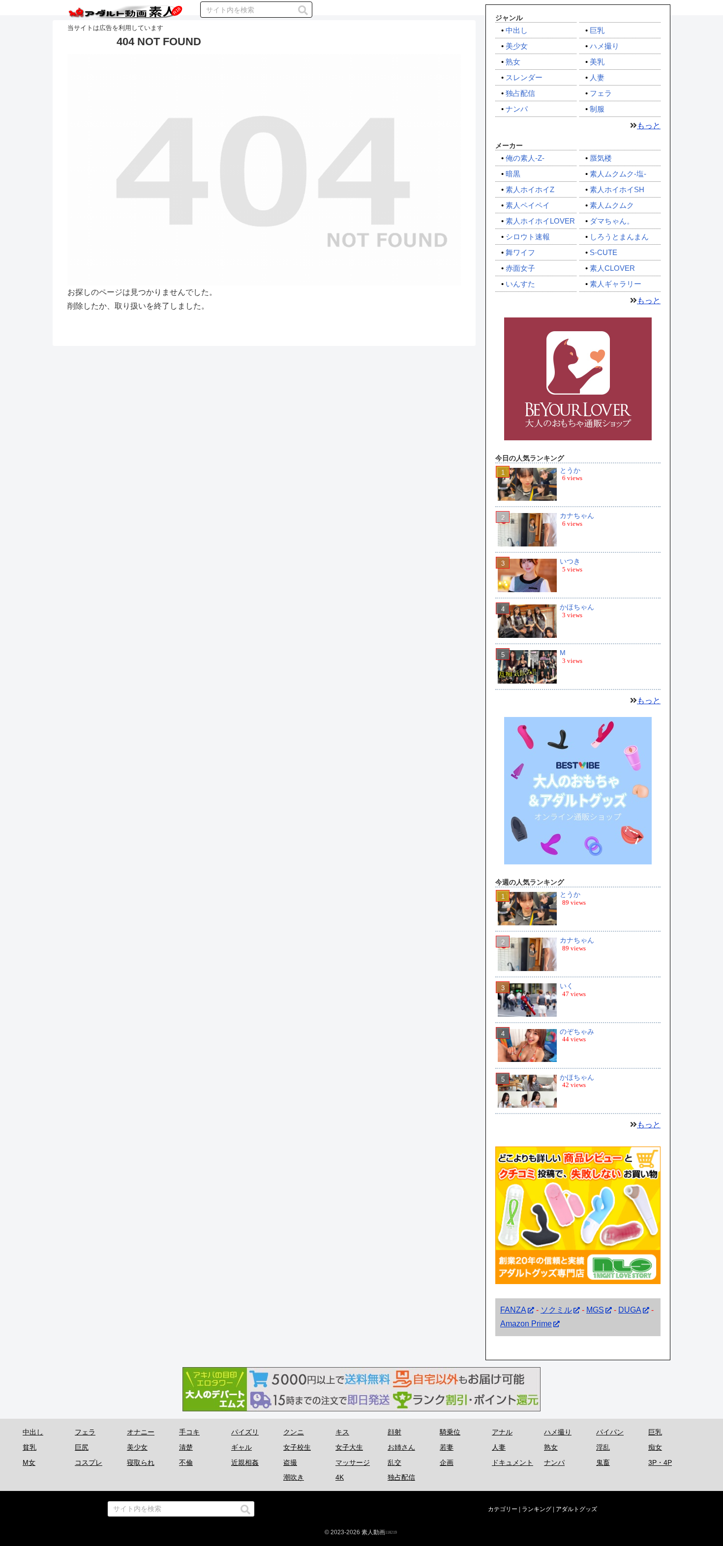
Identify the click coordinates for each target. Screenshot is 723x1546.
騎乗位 (450, 1432)
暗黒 (513, 174)
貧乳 (29, 1447)
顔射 (394, 1432)
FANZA (513, 1310)
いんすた (520, 284)
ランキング (536, 1509)
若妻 (446, 1447)
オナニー (140, 1432)
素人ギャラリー (615, 284)
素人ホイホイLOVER (540, 221)
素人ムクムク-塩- (618, 174)
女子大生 (349, 1447)
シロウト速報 (528, 236)
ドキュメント (512, 1462)
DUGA (629, 1310)
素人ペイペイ (528, 205)
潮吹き (293, 1477)
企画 (446, 1462)
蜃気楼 (601, 158)
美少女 (517, 46)
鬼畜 (603, 1462)
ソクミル (556, 1310)
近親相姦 (245, 1462)
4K (339, 1477)
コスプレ (88, 1462)
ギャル (241, 1447)
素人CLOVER (612, 268)
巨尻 (82, 1447)
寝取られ (140, 1462)
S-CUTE (603, 252)
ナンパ (517, 109)
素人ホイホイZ (530, 189)
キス (342, 1432)
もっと (649, 125)
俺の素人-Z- (525, 158)
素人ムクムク (612, 205)
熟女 (513, 61)
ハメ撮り (604, 46)
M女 (29, 1462)
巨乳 (597, 30)
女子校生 (297, 1447)
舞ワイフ (520, 252)
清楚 (186, 1447)
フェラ (601, 93)
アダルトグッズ (576, 1509)
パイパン (610, 1432)
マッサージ (352, 1462)
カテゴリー (502, 1509)
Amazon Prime (526, 1324)
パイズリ (245, 1432)
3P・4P (660, 1462)
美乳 (597, 61)
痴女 (655, 1447)
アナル (502, 1432)
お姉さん (401, 1447)
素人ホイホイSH (617, 189)
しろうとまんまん (619, 236)
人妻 (597, 77)
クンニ (293, 1432)
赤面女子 (520, 268)
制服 (597, 109)
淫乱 (603, 1447)
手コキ (189, 1432)
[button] (303, 10)
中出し (517, 30)
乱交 (394, 1462)
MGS (595, 1310)
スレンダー (524, 77)
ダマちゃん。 (612, 221)
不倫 (186, 1462)
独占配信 (520, 93)
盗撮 (290, 1462)
